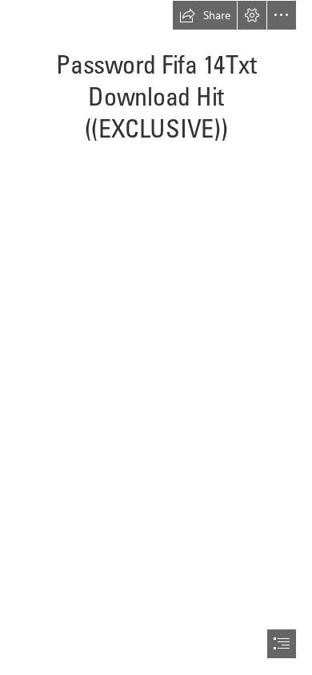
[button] (205, 15)
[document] (156, 337)
